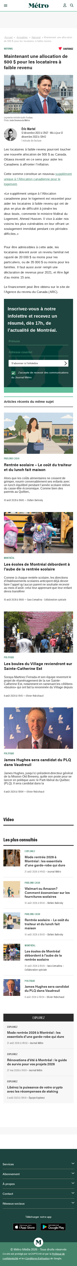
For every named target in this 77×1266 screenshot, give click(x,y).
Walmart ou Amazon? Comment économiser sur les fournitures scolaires (47, 892)
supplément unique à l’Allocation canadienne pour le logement (38, 179)
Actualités (22, 37)
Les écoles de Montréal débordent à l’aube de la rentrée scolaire (37, 566)
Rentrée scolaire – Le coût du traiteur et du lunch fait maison (38, 467)
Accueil (8, 37)
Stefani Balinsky (35, 500)
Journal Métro (54, 871)
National (36, 37)
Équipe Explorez (37, 1097)
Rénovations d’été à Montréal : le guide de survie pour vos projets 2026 (37, 1061)
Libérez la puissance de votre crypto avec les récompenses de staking (35, 1089)
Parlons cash (11, 458)
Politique (9, 657)
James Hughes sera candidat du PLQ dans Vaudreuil (37, 762)
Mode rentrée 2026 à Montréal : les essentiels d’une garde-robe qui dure (45, 861)
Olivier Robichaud (34, 695)
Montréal (9, 557)
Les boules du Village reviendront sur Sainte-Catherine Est (38, 666)
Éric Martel (28, 128)
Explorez (30, 851)
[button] (5, 5)
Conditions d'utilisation (37, 1258)
